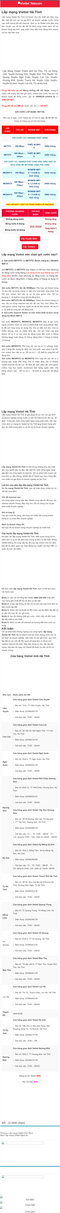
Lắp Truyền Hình (29, 238)
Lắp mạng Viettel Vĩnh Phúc (16, 1133)
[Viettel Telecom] (30, 4)
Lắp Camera (29, 246)
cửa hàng (6, 601)
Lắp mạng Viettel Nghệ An (14, 1135)
